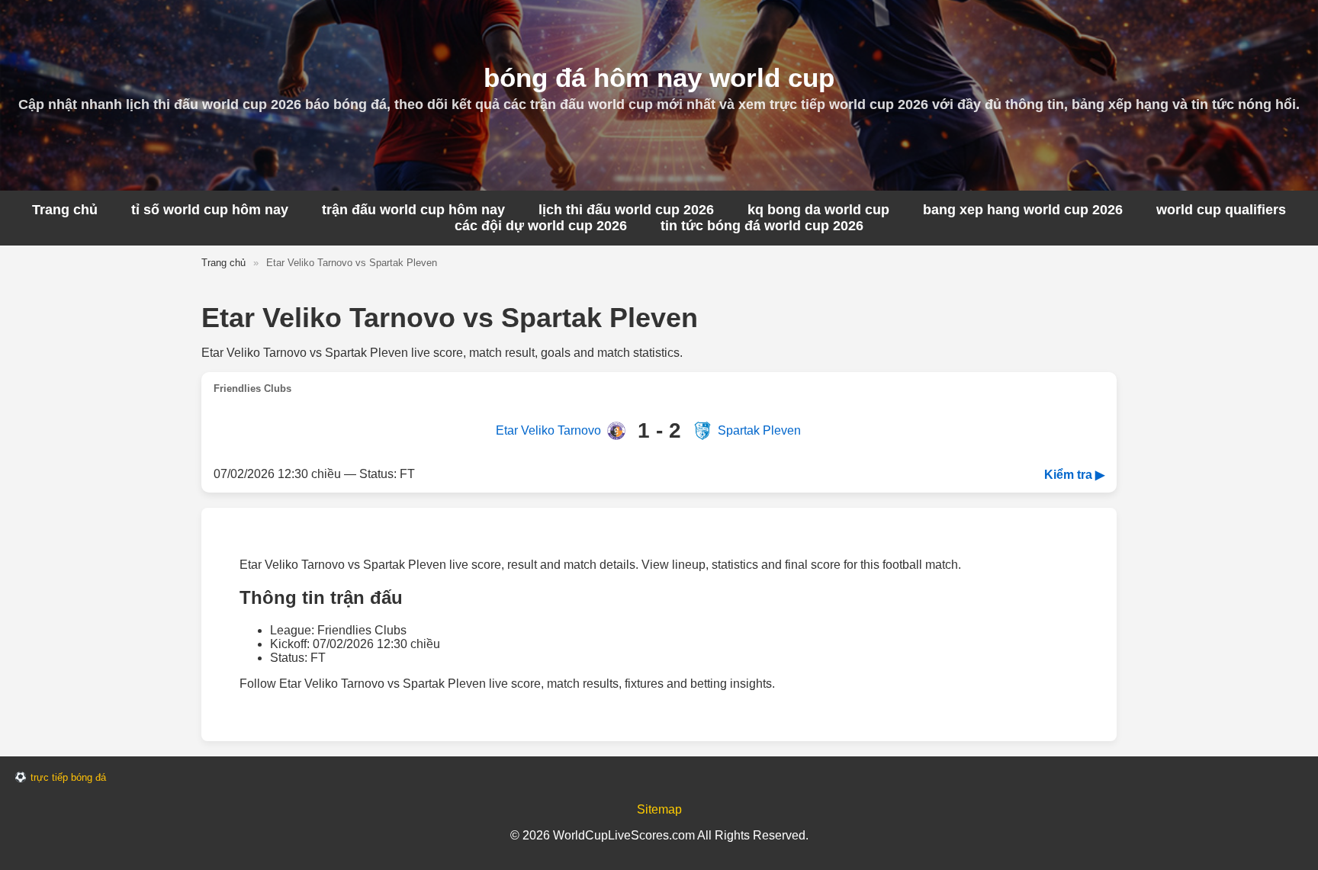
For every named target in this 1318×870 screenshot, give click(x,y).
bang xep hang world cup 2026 (1023, 209)
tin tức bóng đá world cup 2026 (762, 225)
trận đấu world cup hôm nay (413, 209)
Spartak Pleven (759, 430)
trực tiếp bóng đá (68, 777)
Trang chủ (65, 209)
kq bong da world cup (818, 209)
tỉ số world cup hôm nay (209, 209)
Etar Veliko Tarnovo (548, 430)
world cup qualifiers (1221, 209)
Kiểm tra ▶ (1074, 474)
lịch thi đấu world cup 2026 (626, 209)
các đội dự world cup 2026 (541, 225)
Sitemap (659, 809)
